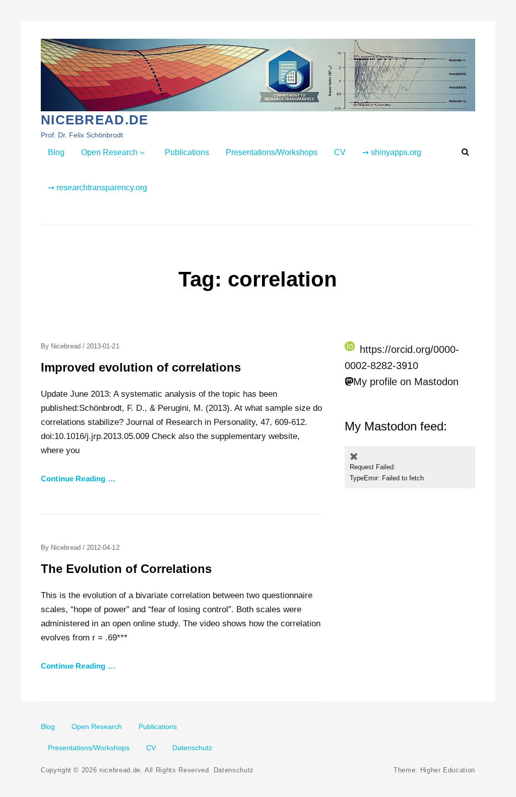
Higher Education (447, 770)
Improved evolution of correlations (141, 367)
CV (340, 152)
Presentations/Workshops (271, 152)
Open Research (109, 152)
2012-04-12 (103, 547)
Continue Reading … (78, 478)
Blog (56, 152)
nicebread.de (95, 119)
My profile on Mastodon (406, 381)
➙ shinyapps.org (391, 152)
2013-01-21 (103, 346)
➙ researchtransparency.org (97, 187)
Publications (187, 152)
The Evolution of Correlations (126, 568)
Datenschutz (192, 748)
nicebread (66, 346)
